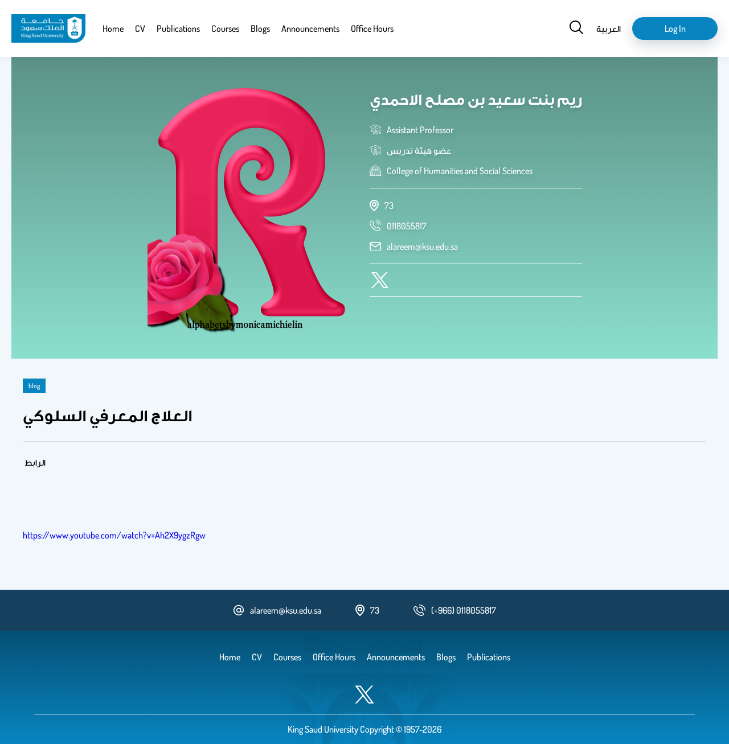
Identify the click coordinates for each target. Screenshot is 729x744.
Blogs (260, 28)
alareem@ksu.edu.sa (422, 246)
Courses (225, 28)
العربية (608, 28)
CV (140, 28)
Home (113, 28)
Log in (675, 28)
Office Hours (372, 28)
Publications (178, 28)
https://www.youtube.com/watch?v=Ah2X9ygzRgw (114, 535)
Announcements (310, 28)
